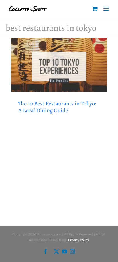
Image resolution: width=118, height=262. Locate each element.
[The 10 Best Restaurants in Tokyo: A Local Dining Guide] (59, 65)
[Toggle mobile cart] (95, 9)
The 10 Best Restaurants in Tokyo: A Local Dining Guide (57, 107)
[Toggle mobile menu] (106, 9)
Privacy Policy (78, 240)
